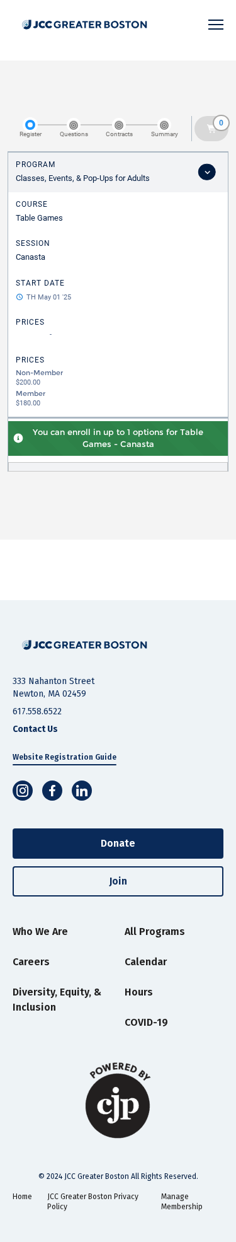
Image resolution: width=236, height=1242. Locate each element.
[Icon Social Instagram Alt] (23, 791)
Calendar (146, 962)
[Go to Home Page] (84, 644)
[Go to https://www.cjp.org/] (118, 1101)
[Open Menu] (215, 25)
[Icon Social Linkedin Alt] (82, 791)
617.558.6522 (37, 711)
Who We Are (40, 931)
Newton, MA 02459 (49, 693)
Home (22, 1196)
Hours (139, 992)
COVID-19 (146, 1022)
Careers (31, 962)
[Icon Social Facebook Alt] (52, 791)
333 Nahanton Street (53, 681)
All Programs (155, 931)
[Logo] (87, 24)
